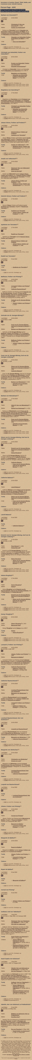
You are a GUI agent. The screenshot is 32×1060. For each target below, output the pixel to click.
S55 (5, 954)
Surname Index (10, 9)
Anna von (18, 41)
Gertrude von (20, 300)
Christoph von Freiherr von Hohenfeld (15, 33)
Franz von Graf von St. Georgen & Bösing (14, 294)
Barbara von (8, 296)
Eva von (16, 931)
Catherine (18, 289)
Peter (15, 546)
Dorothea (15, 1017)
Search (10, 11)
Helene (17, 553)
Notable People (4, 11)
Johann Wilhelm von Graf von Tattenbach (18, 941)
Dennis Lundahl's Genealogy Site (21, 11)
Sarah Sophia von (19, 928)
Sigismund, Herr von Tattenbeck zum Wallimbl (14, 976)
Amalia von (17, 144)
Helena (16, 452)
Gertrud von (17, 408)
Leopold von (19, 729)
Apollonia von (18, 135)
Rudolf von (17, 234)
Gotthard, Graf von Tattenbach (13, 975)
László (11, 458)
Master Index (18, 9)
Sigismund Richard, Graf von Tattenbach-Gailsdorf (21, 946)
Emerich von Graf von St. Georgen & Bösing (20, 449)
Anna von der (23, 140)
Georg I (7, 553)
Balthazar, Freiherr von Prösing (10, 333)
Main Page (3, 9)
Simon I (16, 623)
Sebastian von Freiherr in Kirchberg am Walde (14, 31)
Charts (23, 9)
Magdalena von (11, 34)
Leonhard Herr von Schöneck (14, 764)
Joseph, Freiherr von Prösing (21, 303)
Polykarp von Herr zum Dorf (13, 1021)
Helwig (15, 547)
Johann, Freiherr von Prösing (19, 654)
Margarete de (17, 657)
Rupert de (17, 820)
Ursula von (24, 734)
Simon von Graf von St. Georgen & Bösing (20, 367)
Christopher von (9, 734)
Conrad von (17, 815)
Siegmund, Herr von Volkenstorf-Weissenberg (14, 140)
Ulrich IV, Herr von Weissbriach (11, 376)
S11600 (6, 48)
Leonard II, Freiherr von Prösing (20, 286)
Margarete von (22, 662)
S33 (5, 46)
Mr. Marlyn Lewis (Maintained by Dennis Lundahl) (18, 1054)
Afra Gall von (18, 924)
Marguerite (15, 625)
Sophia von (17, 27)
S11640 (6, 1000)
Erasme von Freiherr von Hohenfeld (15, 101)
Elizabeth (18, 66)
